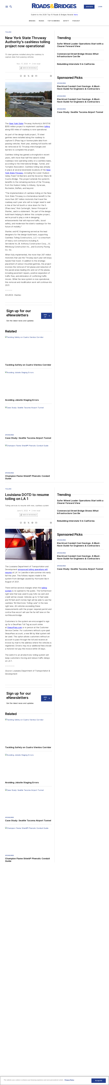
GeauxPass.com (14, 627)
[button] (6, 6)
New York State (16, 123)
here (76, 15)
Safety (66, 21)
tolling (47, 126)
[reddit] (32, 76)
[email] (36, 76)
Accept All (98, 1080)
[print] (51, 76)
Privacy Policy (69, 1080)
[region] (54, 1080)
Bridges (32, 21)
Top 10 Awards (54, 21)
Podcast (76, 21)
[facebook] (21, 76)
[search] (10, 6)
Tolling (8, 32)
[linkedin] (25, 76)
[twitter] (28, 76)
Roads (41, 21)
